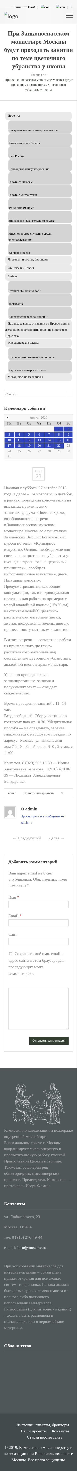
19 (29, 445)
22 (59, 445)
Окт (38, 471)
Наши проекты (34, 1431)
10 (9, 440)
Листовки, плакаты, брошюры (42, 1425)
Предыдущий (27, 838)
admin (12, 793)
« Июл (7, 418)
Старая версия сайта (44, 1437)
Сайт (12, 934)
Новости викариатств (38, 793)
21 (49, 445)
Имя (13, 897)
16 (68, 440)
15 (59, 440)
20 (39, 445)
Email (15, 915)
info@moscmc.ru (31, 1247)
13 (39, 440)
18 (19, 445)
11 (19, 440)
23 (38, 476)
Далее (56, 838)
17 (9, 445)
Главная (36, 75)
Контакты (60, 1431)
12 (29, 440)
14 (49, 440)
